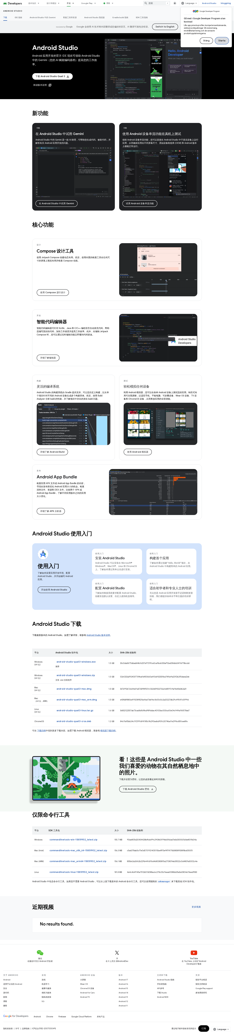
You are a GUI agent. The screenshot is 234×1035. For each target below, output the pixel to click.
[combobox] (156, 3)
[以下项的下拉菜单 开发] (74, 3)
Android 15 (123, 988)
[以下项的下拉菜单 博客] (113, 3)
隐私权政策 (46, 997)
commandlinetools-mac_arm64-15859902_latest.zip (78, 861)
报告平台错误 (201, 979)
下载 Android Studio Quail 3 (50, 76)
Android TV (85, 997)
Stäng (206, 40)
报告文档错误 (201, 984)
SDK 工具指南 (142, 17)
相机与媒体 (46, 992)
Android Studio (209, 3)
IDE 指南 (18, 17)
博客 (108, 3)
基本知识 (32, 3)
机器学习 (45, 984)
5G (43, 1001)
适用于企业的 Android (12, 984)
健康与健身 (46, 988)
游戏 (44, 979)
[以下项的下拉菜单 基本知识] (39, 3)
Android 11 (123, 1005)
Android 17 (123, 979)
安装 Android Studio (110, 558)
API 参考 (160, 988)
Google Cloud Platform (81, 1016)
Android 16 (123, 984)
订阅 (204, 1028)
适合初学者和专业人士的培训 (170, 588)
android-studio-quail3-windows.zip (76, 675)
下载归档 (41, 730)
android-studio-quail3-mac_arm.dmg (77, 699)
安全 (5, 988)
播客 (5, 1005)
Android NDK (162, 997)
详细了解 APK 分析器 (50, 511)
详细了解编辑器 (48, 357)
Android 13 (123, 997)
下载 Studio (162, 992)
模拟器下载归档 (108, 730)
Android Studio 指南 (165, 979)
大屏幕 (83, 979)
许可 (17, 1028)
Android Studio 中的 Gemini (43, 17)
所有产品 (101, 1016)
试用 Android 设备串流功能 (140, 203)
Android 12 (123, 1001)
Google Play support (204, 988)
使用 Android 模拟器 (137, 452)
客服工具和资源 (70, 17)
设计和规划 (51, 3)
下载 (5, 17)
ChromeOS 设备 (87, 988)
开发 (69, 3)
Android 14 (123, 992)
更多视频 (196, 907)
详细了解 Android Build (52, 452)
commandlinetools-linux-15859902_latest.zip (74, 872)
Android (6, 979)
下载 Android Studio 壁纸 (138, 789)
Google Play (87, 3)
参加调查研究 (201, 992)
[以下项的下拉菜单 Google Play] (96, 3)
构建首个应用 (159, 558)
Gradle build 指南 (120, 17)
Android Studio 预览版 (94, 17)
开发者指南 (162, 984)
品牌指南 (26, 1028)
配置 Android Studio (110, 588)
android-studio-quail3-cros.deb (74, 721)
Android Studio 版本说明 (98, 635)
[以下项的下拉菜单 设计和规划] (60, 3)
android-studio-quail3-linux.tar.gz (75, 710)
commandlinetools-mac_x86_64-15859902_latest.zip (78, 850)
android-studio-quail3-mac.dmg (74, 689)
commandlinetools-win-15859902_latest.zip (74, 839)
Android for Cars (87, 992)
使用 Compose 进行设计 (52, 292)
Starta (221, 40)
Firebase (62, 1016)
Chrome (49, 1016)
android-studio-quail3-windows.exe (76, 662)
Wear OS (84, 984)
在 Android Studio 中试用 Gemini (56, 203)
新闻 (5, 997)
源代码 (6, 992)
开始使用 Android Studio (54, 589)
